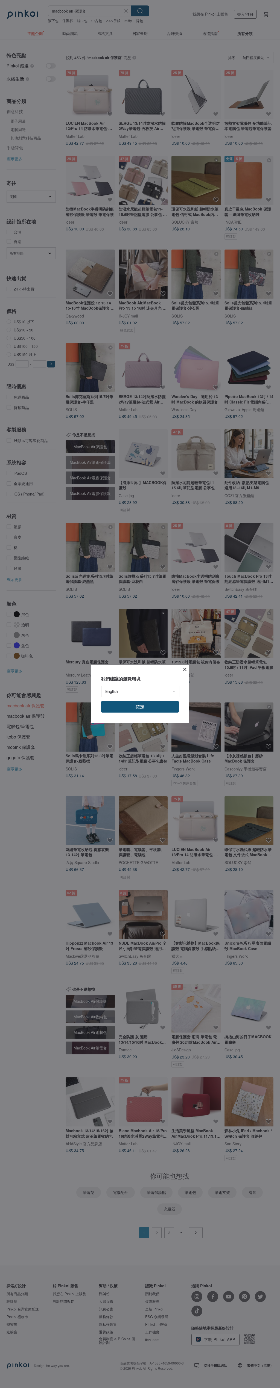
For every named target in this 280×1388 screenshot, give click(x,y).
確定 (140, 707)
